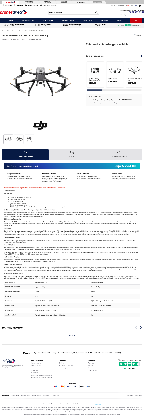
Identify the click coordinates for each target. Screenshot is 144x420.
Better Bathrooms (36, 395)
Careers (90, 368)
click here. (98, 404)
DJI (19, 31)
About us (91, 363)
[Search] (96, 12)
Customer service (36, 363)
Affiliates (90, 365)
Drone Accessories (48, 20)
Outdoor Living (55, 395)
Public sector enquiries (66, 365)
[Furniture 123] (80, 2)
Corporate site (92, 370)
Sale (136, 20)
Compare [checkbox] (139, 35)
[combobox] (74, 12)
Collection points (36, 365)
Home (3, 31)
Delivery (62, 363)
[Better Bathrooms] (64, 2)
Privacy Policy (138, 395)
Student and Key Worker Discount (41, 375)
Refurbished (104, 20)
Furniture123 (46, 395)
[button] (77, 79)
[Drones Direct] (10, 2)
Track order (34, 373)
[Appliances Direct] (29, 2)
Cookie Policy (129, 395)
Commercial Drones (28, 20)
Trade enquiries (64, 368)
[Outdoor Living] (97, 2)
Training (119, 20)
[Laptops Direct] (47, 2)
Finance (33, 368)
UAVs (8, 31)
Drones (11, 20)
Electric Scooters (87, 20)
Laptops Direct (15, 395)
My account (34, 370)
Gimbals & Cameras (68, 20)
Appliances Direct (25, 395)
